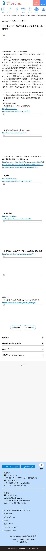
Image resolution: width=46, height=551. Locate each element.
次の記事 (28, 327)
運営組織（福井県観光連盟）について (17, 510)
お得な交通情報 (36, 3)
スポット (17, 12)
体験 (23, 12)
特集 (3, 12)
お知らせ (14, 15)
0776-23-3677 (12, 480)
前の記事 (17, 327)
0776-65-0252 (12, 475)
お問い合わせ (29, 467)
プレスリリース (9, 517)
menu (43, 4)
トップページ (6, 15)
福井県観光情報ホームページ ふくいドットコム (12, 3)
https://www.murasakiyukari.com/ (13, 133)
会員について (8, 524)
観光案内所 (8, 514)
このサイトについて (11, 527)
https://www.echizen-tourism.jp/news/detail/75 (18, 254)
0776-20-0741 (12, 495)
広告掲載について (10, 530)
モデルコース (10, 12)
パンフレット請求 (11, 467)
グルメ (37, 12)
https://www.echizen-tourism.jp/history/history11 (19, 303)
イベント (30, 12)
